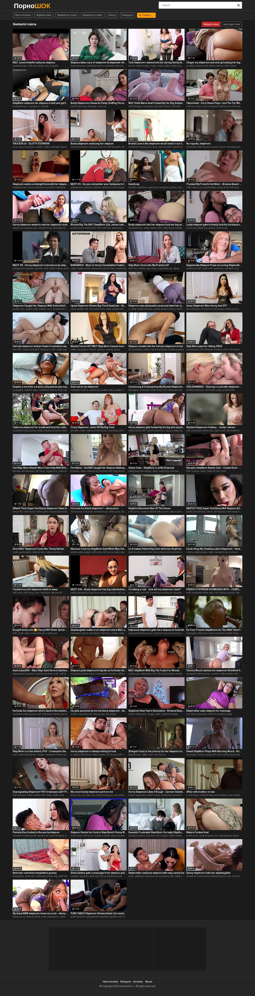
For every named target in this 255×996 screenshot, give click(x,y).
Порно (23, 6)
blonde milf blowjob (23, 471)
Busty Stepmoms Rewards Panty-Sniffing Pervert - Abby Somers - (99, 103)
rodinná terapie (169, 714)
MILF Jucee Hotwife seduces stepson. (34, 62)
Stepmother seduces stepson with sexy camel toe (156, 872)
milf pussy (218, 309)
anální (156, 309)
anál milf (30, 876)
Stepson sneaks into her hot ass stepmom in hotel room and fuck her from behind (156, 346)
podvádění (210, 187)
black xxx (202, 228)
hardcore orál (114, 876)
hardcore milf (193, 268)
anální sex (94, 390)
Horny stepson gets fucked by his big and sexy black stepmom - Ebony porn (156, 427)
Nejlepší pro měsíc (93, 15)
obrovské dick (121, 795)
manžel (112, 592)
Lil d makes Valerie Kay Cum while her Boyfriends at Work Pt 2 (156, 548)
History (112, 15)
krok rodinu (64, 390)
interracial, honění (235, 511)
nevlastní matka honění (242, 349)
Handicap (133, 184)
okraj (176, 268)
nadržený (61, 187)
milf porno (134, 511)
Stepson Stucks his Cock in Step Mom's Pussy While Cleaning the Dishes (99, 832)
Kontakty (138, 981)
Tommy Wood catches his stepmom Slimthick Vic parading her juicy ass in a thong (214, 670)
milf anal (209, 390)
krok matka (221, 795)
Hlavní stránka (22, 15)
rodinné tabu (31, 390)
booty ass (76, 795)
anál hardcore (56, 835)
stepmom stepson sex (25, 228)
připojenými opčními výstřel (85, 187)
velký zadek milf (152, 228)
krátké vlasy (231, 633)
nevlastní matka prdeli (25, 835)
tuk (107, 714)
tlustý (201, 754)
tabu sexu (151, 268)
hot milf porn (193, 309)
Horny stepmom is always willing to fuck (93, 751)
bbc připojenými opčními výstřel (171, 552)
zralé (51, 268)
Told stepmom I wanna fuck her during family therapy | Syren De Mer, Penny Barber (156, 62)
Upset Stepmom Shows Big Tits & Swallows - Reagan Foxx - (99, 305)
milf (99, 228)
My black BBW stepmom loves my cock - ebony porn (41, 913)
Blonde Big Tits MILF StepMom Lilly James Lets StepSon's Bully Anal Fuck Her (99, 224)
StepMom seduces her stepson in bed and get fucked (41, 103)
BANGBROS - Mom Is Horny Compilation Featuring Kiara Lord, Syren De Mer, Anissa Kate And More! (99, 265)
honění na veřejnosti (161, 592)
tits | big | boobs (117, 471)
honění (132, 187)
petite (216, 673)
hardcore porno (52, 430)
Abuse (148, 981)
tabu (155, 471)
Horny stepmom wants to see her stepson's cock (40, 224)
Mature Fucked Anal (197, 832)
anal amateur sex (208, 835)
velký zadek (195, 65)
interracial (221, 228)
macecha (164, 471)
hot (188, 714)
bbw (63, 916)
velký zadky (52, 795)
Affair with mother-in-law (200, 791)
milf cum (17, 592)
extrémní (218, 268)
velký (73, 349)
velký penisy (200, 552)
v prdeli (44, 106)
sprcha (231, 592)
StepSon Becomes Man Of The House (149, 508)
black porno (19, 916)
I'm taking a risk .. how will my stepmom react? (154, 589)
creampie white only (150, 390)
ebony (212, 228)
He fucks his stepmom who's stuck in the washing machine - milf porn (41, 710)
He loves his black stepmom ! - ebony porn (95, 508)
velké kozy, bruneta (97, 471)
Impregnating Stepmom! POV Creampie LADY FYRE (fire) (41, 791)
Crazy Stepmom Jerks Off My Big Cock (92, 427)
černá (209, 511)
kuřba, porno (232, 309)
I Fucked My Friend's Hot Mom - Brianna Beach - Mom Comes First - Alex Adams (214, 184)
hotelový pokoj (176, 349)
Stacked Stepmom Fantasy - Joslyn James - (211, 427)
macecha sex (78, 65)
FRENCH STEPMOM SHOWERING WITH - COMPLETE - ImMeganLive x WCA (214, 589)
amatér (75, 430)
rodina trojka (142, 65)
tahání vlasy (153, 795)
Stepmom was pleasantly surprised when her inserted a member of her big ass (156, 305)
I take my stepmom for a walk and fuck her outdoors (41, 427)
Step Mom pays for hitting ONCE (204, 346)
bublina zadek (102, 835)
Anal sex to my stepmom (84, 386)
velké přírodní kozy (96, 430)
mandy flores (113, 349)
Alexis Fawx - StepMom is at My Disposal (151, 467)
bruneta (75, 471)
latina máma (216, 65)
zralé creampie (51, 146)
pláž (158, 714)
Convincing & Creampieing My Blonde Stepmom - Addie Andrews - (156, 386)
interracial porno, (156, 430)
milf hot (212, 714)
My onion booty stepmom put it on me (92, 791)
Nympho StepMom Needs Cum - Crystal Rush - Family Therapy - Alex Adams (214, 467)
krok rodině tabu (239, 754)
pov (201, 187)
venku (40, 430)
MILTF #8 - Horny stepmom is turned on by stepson (41, 265)
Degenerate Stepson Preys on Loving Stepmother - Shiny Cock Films (214, 265)
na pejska (148, 106)
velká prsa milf (66, 471)
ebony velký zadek (176, 430)
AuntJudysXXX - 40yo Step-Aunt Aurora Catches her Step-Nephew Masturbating (41, 670)
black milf (140, 430)
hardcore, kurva (97, 146)
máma (59, 268)
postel (33, 106)
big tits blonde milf (183, 146)
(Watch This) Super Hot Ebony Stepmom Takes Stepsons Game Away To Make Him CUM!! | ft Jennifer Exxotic (41, 508)
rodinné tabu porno (158, 511)
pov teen (148, 552)
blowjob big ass (104, 795)
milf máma (230, 65)
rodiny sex (51, 633)
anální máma (168, 309)
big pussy (141, 795)
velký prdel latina (82, 754)
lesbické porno (218, 876)
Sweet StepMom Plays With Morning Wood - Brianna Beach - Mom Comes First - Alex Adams (214, 751)
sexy (130, 876)
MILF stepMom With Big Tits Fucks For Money (153, 670)
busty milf (116, 754)
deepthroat (134, 754)
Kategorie (127, 15)
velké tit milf (213, 471)
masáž (74, 876)
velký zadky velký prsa (170, 65)
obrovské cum (97, 309)
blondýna (133, 390)
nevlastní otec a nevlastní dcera (122, 65)
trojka (153, 65)
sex (47, 65)
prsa (204, 106)
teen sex (90, 795)
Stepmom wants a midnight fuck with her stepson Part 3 (41, 184)
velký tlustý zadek (172, 228)
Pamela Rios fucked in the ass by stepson (36, 832)
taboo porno (176, 511)
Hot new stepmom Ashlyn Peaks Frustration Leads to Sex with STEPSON (41, 346)
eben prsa (114, 511)
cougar (151, 714)
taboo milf (220, 430)
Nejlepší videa (43, 15)
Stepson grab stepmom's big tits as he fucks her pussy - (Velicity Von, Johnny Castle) (99, 670)
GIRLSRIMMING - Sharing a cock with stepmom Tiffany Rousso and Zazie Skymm (214, 386)
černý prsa (76, 511)
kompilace (18, 876)
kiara (112, 268)
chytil (73, 106)
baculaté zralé (68, 146)
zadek (38, 146)
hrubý (41, 65)
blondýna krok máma (64, 228)
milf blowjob (135, 106)
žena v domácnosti (230, 146)
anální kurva (77, 228)
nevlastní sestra (95, 65)
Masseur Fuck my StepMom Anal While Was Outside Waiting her (99, 548)
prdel (205, 65)
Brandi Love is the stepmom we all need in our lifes (156, 143)
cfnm (225, 349)
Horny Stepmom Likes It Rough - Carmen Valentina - (156, 791)
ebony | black (33, 916)
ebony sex (99, 714)
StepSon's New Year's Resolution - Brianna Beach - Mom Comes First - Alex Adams (156, 710)
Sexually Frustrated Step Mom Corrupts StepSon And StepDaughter (156, 832)
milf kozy (40, 471)
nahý (82, 430)
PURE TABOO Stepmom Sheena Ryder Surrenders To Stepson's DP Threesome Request (99, 913)
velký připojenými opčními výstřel (89, 592)
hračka (218, 349)
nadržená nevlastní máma (162, 187)
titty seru (202, 633)
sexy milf (18, 511)
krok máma (223, 754)
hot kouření (192, 349)
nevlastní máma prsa (219, 106)
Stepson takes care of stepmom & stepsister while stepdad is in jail (99, 62)
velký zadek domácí (141, 309)
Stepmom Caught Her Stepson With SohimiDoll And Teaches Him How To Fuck (41, 305)
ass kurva (117, 228)
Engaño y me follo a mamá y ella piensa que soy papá (41, 386)
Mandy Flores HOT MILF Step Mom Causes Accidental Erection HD (99, 346)
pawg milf (210, 754)
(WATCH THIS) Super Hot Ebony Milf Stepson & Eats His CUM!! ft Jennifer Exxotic (214, 508)
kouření (214, 146)
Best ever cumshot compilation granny (35, 872)
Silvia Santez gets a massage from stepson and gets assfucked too (99, 872)
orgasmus (51, 471)
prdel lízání (229, 390)
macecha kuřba (79, 146)
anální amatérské (195, 511)
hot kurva (40, 187)
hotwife (54, 65)
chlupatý (91, 106)
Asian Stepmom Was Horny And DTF (206, 305)
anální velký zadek (36, 309)
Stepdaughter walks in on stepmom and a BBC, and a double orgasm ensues (99, 629)
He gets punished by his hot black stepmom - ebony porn (99, 710)
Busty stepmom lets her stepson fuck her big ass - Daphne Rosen (156, 224)
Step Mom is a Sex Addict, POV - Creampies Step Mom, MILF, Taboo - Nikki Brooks (41, 751)
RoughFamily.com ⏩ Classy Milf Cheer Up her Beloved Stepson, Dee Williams (41, 629)
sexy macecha (26, 146)
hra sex (236, 106)
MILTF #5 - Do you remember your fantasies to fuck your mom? (99, 184)
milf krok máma (68, 673)
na (104, 106)
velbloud (139, 876)
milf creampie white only (176, 390)
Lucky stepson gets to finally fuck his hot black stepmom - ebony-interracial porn (214, 224)
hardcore (45, 349)
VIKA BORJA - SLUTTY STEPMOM (31, 143)
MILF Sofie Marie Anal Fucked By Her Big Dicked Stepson (156, 103)
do (129, 349)
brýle (198, 106)
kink (62, 795)
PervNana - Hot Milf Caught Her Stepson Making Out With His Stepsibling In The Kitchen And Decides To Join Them (99, 467)
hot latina (137, 349)
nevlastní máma (100, 268)
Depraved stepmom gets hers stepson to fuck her (156, 629)
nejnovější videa (231, 24)
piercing (81, 106)
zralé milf (207, 268)
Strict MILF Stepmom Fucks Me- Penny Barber (38, 548)
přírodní (176, 106)
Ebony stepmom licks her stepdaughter (208, 872)
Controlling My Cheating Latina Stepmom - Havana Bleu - (214, 548)
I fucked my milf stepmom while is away (35, 589)
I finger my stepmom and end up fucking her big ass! (214, 62)
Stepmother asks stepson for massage (208, 710)
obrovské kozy (234, 430)
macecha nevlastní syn (95, 511)
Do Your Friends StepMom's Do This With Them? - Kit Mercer (214, 629)
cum (99, 106)
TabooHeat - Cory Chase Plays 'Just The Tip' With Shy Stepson (214, 103)
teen (155, 146)
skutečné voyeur (182, 592)
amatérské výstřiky (63, 309)
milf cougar (118, 187)
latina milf (56, 592)
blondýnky (145, 471)
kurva (131, 65)
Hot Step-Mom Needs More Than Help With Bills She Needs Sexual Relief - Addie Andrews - (41, 467)
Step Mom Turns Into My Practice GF (148, 265)
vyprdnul (83, 876)
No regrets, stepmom (198, 143)
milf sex (32, 65)
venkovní (106, 187)
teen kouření (165, 146)
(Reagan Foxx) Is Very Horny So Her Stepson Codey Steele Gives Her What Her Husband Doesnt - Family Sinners (156, 751)
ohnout (101, 349)
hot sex (193, 228)
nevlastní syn (20, 65)
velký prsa (133, 471)
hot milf (17, 349)
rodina (141, 268)
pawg (220, 187)
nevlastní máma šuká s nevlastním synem (93, 673)
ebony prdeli (118, 835)
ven (156, 754)
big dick (158, 106)
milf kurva (107, 552)
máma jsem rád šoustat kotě (51, 511)
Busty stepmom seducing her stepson (92, 143)
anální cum (19, 309)
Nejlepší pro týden (67, 15)
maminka (113, 430)
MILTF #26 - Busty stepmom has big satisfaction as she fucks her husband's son (99, 589)
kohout (167, 106)
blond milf (90, 228)
